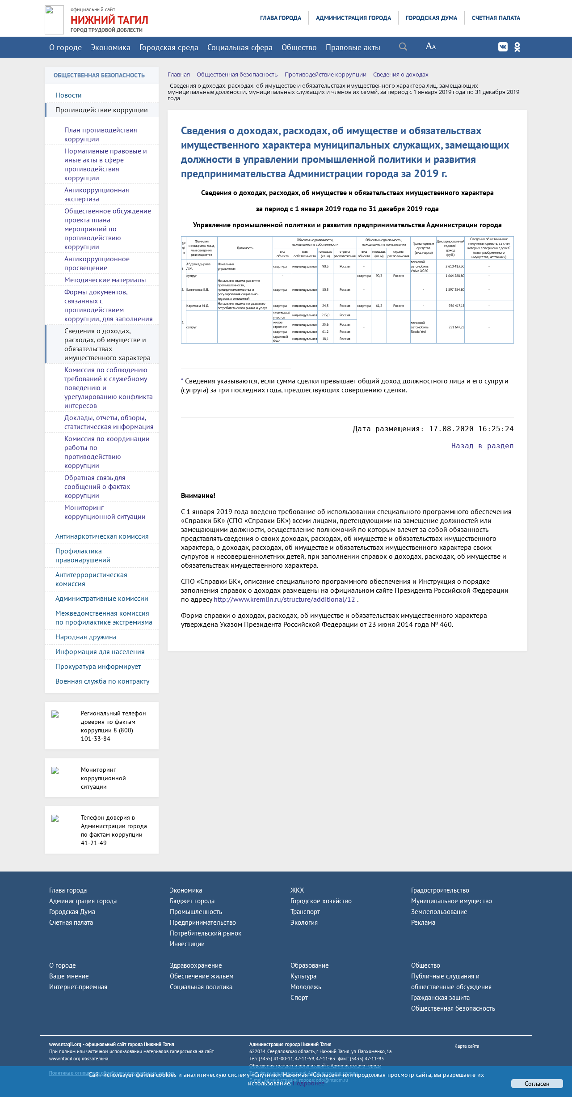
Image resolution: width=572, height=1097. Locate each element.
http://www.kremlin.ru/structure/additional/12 (284, 599)
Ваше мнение (69, 976)
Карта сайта (466, 1046)
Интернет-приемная (78, 986)
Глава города (280, 18)
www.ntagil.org (65, 1044)
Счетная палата (496, 18)
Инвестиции (187, 944)
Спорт (299, 997)
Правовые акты (353, 47)
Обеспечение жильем (202, 976)
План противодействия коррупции (100, 134)
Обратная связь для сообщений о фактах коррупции (97, 486)
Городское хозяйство (321, 901)
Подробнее (307, 1083)
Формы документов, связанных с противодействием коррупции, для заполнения (108, 305)
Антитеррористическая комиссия (91, 579)
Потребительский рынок (205, 933)
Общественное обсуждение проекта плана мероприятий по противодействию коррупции (107, 228)
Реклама (423, 922)
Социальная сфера (240, 47)
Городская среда (168, 47)
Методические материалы (105, 279)
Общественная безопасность (453, 1008)
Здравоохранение (196, 965)
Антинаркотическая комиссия (102, 535)
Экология (304, 922)
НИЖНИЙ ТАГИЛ (109, 20)
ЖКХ (297, 890)
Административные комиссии (101, 598)
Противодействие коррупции (101, 109)
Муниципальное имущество (451, 901)
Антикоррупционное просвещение (97, 263)
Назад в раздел (482, 446)
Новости (68, 94)
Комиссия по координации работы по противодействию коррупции (107, 452)
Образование (309, 965)
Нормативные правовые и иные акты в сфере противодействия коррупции (105, 164)
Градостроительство (440, 890)
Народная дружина (86, 636)
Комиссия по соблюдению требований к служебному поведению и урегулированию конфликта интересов (108, 387)
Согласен (537, 1084)
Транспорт (305, 911)
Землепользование (439, 911)
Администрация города (353, 18)
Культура (303, 976)
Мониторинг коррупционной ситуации (105, 512)
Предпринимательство (203, 922)
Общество (299, 47)
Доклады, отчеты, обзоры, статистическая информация (109, 422)
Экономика (110, 47)
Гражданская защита (440, 997)
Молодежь (305, 986)
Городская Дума (431, 18)
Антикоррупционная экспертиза (96, 194)
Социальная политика (201, 986)
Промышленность (196, 911)
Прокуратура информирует (98, 666)
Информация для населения (100, 651)
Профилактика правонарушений (82, 555)
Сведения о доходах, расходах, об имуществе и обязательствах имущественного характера (107, 344)
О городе (65, 47)
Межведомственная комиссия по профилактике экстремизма (103, 617)
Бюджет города (192, 901)
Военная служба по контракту (102, 680)
